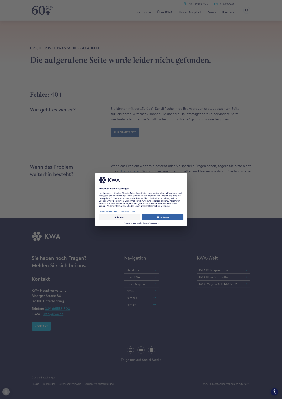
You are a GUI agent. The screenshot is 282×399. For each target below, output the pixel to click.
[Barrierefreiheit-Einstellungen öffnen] (274, 391)
